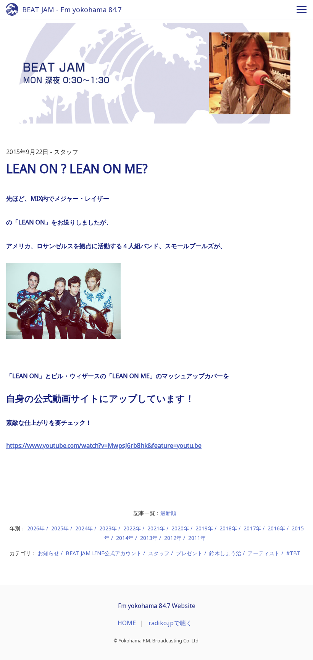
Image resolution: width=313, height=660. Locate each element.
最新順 (168, 513)
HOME (127, 623)
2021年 (156, 528)
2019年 (204, 528)
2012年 (173, 537)
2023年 (108, 528)
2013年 (149, 537)
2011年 (197, 537)
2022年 (132, 528)
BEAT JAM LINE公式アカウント (104, 553)
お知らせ (48, 553)
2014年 (125, 537)
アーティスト (264, 553)
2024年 (84, 528)
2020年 (180, 528)
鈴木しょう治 (225, 553)
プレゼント (189, 553)
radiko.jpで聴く (170, 623)
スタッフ (158, 553)
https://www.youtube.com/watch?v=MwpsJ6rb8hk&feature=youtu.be (104, 445)
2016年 (276, 528)
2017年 (252, 528)
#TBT (293, 553)
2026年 (36, 528)
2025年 (60, 528)
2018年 (228, 528)
